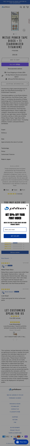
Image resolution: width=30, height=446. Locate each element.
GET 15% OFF (15, 236)
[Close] (27, 205)
